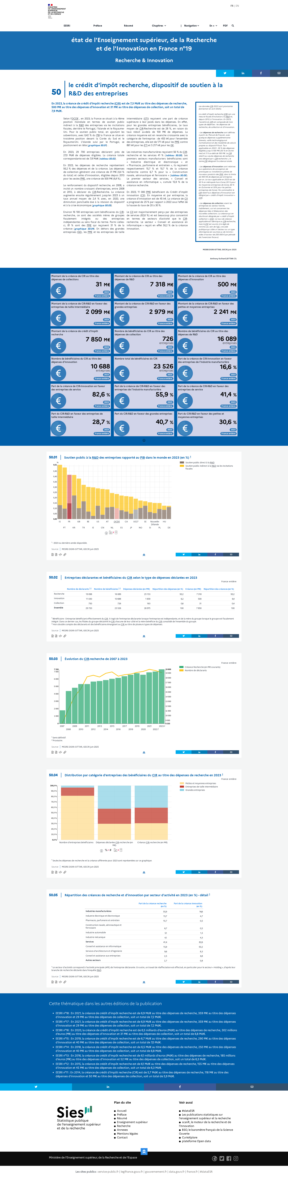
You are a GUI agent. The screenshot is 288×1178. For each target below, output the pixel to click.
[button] (60, 555)
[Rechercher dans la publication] (232, 26)
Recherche (123, 1126)
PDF (225, 26)
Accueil (121, 1110)
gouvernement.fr (156, 1171)
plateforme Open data (196, 1141)
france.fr (192, 1171)
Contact (122, 1137)
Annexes (122, 1129)
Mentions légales (127, 1133)
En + (212, 26)
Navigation (189, 26)
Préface (97, 26)
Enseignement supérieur (132, 1122)
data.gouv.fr (176, 1171)
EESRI (67, 26)
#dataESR (188, 1110)
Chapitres (158, 26)
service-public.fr (108, 1171)
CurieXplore (189, 1137)
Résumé (128, 26)
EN (237, 5)
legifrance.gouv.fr (132, 1171)
